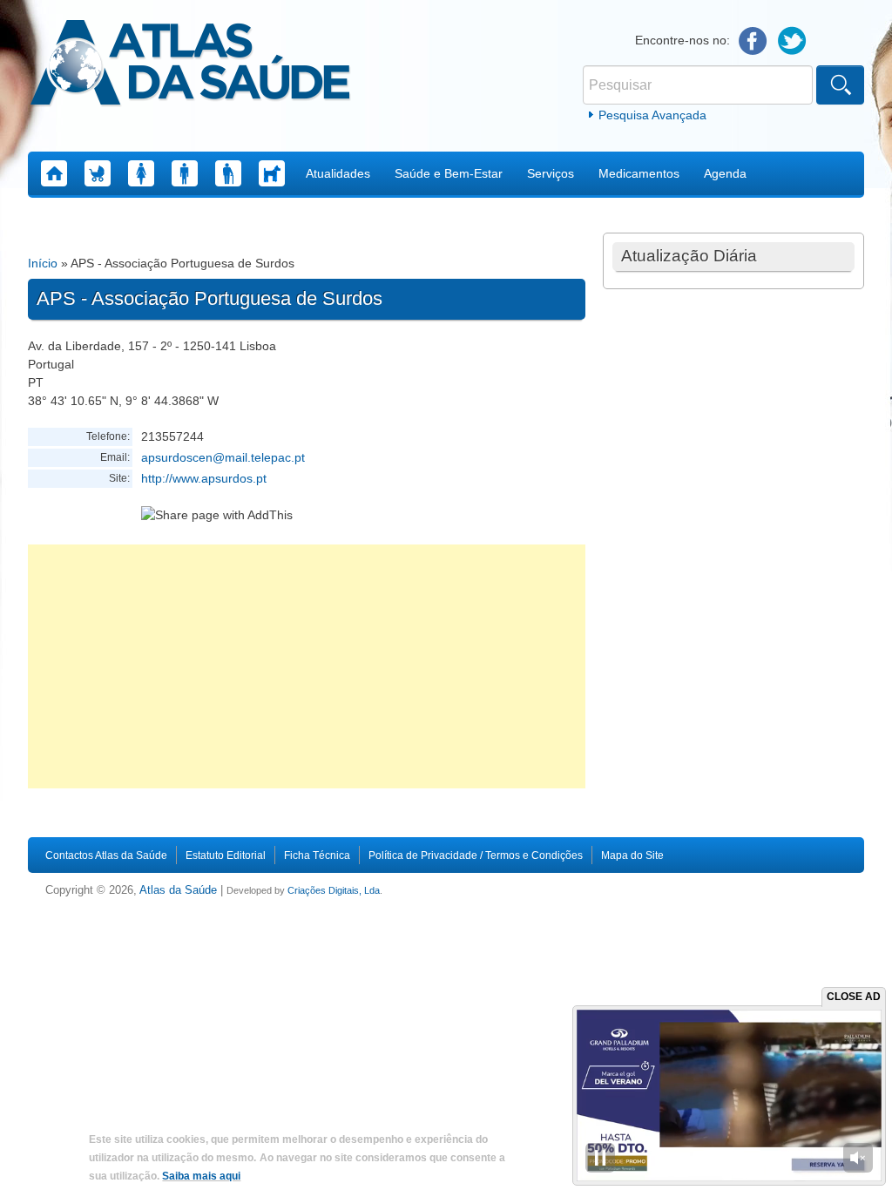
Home (54, 173)
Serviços (550, 173)
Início (42, 263)
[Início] (190, 65)
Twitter (792, 41)
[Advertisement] (306, 666)
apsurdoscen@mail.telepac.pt (223, 457)
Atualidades (338, 173)
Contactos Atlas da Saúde (106, 855)
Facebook (753, 41)
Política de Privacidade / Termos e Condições (475, 855)
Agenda (725, 173)
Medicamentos (638, 173)
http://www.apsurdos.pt (204, 478)
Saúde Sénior (228, 173)
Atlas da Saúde (178, 890)
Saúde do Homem (184, 173)
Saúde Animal (272, 173)
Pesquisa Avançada (652, 115)
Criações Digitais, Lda (333, 890)
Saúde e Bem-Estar (449, 173)
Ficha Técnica (317, 855)
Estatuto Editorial (226, 855)
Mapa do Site (632, 855)
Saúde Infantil (97, 173)
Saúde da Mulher (141, 173)
